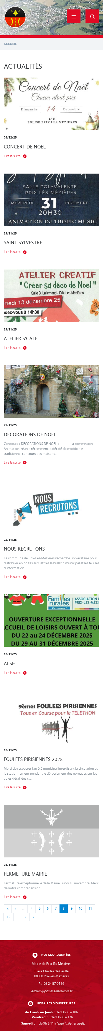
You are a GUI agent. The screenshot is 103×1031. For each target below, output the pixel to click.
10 (80, 908)
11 (90, 908)
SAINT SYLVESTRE (23, 242)
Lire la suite (12, 156)
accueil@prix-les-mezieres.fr (51, 991)
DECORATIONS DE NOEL (30, 434)
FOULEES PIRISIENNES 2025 (33, 759)
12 (8, 917)
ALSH (10, 663)
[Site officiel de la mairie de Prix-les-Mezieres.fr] (15, 17)
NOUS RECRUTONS (24, 549)
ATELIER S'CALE (21, 338)
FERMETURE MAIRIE (25, 874)
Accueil (10, 44)
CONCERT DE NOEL (25, 147)
